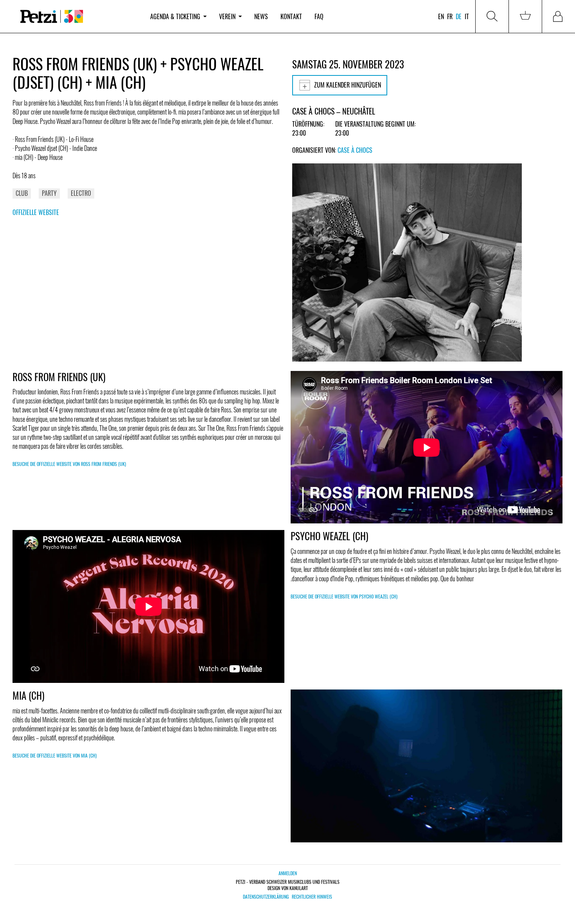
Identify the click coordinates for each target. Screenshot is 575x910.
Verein (227, 16)
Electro (81, 193)
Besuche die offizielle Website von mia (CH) (55, 755)
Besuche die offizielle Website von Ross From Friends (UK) (69, 463)
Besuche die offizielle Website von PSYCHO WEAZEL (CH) (344, 596)
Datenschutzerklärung (266, 897)
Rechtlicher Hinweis (312, 897)
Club (22, 193)
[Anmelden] (558, 16)
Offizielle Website (36, 212)
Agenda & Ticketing (175, 16)
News (261, 16)
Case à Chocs (355, 150)
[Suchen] (492, 16)
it (467, 16)
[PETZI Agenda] (78, 17)
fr (450, 16)
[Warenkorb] (525, 16)
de (459, 16)
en (441, 16)
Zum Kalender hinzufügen (347, 85)
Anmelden (288, 873)
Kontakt (291, 16)
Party (49, 193)
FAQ (318, 16)
